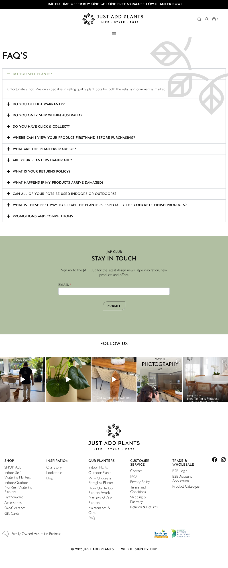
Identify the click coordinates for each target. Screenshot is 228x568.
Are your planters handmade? (42, 160)
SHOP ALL (12, 467)
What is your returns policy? (41, 171)
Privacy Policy (140, 481)
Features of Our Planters (100, 500)
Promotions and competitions (43, 216)
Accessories (13, 502)
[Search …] (199, 19)
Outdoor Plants (99, 472)
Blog (49, 478)
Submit (114, 306)
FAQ (91, 518)
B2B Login (179, 471)
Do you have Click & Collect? (41, 127)
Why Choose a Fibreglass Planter (100, 480)
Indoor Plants (98, 467)
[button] (114, 74)
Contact (136, 471)
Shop (9, 461)
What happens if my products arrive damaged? (58, 183)
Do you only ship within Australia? (47, 115)
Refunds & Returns (144, 507)
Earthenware (13, 497)
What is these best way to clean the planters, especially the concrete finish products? (100, 205)
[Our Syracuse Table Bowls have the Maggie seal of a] (114, 379)
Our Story (54, 467)
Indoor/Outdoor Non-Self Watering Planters (18, 487)
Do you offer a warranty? (39, 104)
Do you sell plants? (32, 74)
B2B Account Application (182, 478)
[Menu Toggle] (114, 33)
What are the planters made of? (44, 149)
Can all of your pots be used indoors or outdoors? (64, 194)
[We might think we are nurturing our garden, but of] (68, 379)
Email (64, 284)
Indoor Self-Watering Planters (17, 474)
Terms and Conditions (138, 489)
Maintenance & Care (99, 510)
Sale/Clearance (15, 508)
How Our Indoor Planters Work (101, 490)
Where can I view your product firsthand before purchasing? (74, 138)
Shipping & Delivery (138, 499)
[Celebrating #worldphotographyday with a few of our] (159, 379)
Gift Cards (11, 513)
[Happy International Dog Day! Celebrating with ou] (22, 379)
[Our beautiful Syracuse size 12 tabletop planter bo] (205, 379)
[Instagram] (223, 459)
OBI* (153, 549)
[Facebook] (214, 459)
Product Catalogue (186, 486)
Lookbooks (54, 472)
